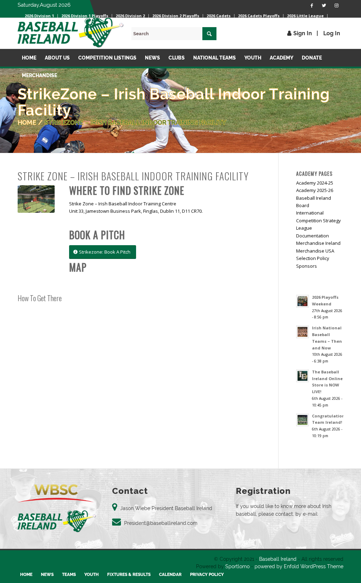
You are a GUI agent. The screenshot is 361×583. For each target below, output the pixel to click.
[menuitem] (85, 16)
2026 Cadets (219, 15)
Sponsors (306, 266)
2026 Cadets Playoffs (259, 15)
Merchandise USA (315, 251)
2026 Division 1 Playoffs (84, 15)
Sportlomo (237, 566)
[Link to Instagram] (336, 5)
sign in (302, 33)
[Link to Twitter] (324, 5)
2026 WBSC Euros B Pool (48, 19)
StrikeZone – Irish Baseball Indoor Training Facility (135, 122)
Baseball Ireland (277, 559)
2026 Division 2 (130, 15)
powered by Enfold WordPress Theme (299, 566)
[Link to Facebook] (311, 5)
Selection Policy (312, 258)
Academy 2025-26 (314, 190)
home (27, 122)
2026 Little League (305, 15)
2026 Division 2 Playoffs (175, 15)
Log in (331, 33)
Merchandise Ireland (318, 243)
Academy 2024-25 (314, 183)
